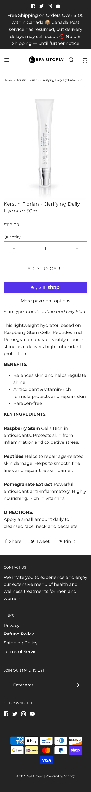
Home (8, 80)
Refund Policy (19, 634)
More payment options (45, 301)
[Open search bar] (71, 59)
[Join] (78, 685)
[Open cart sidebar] (84, 59)
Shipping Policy (21, 642)
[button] (45, 145)
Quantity (12, 236)
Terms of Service (21, 651)
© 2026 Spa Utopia (29, 776)
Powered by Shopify (60, 776)
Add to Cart (45, 268)
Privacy (12, 625)
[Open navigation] (6, 59)
